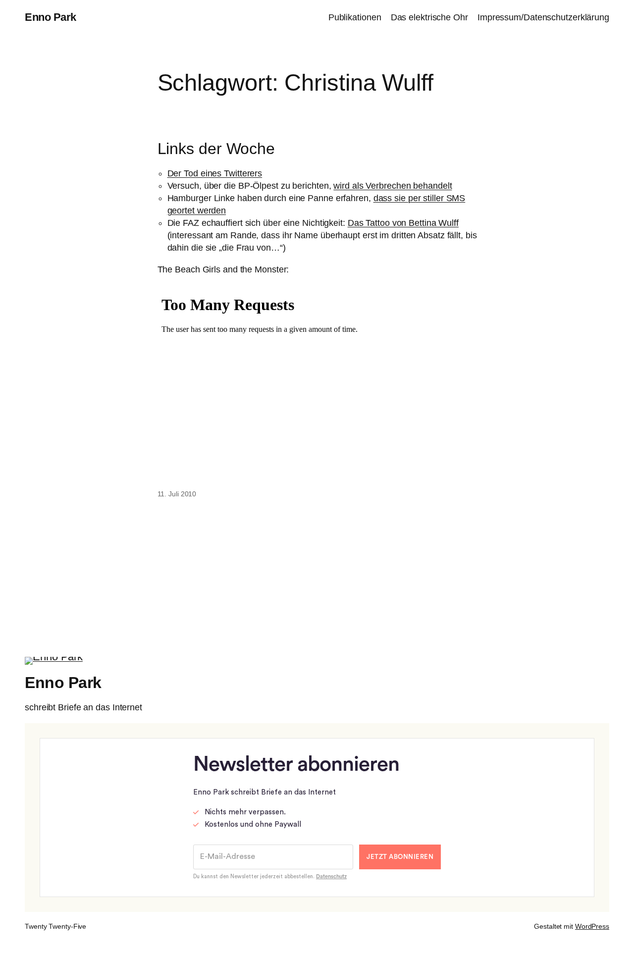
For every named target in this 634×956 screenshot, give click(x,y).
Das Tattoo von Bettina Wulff (403, 223)
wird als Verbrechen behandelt (392, 186)
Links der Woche (216, 149)
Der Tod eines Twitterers (215, 173)
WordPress (592, 926)
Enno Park (50, 17)
